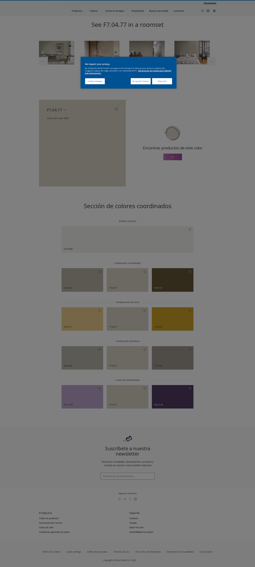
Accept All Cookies (141, 81)
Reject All (162, 81)
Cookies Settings (95, 81)
